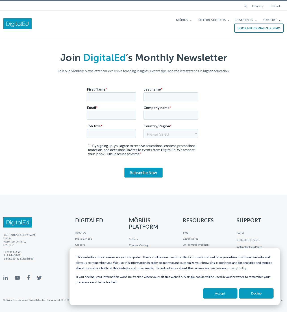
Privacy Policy (237, 268)
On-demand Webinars (196, 244)
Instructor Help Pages (249, 247)
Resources (244, 20)
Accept (220, 293)
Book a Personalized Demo (259, 28)
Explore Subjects (212, 20)
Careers (80, 244)
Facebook (28, 277)
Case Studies (190, 238)
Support (270, 20)
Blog (185, 232)
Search (245, 6)
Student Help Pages (248, 240)
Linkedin (5, 277)
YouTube (17, 278)
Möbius (182, 20)
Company (257, 6)
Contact (275, 6)
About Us (80, 232)
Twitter (39, 278)
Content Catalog (138, 245)
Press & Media (84, 238)
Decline (256, 293)
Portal (240, 233)
